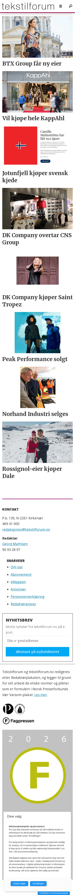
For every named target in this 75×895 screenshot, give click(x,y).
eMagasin (18, 582)
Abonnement (21, 574)
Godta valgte (19, 883)
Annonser (18, 589)
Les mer (40, 695)
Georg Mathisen (15, 544)
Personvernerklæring (27, 596)
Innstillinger (38, 883)
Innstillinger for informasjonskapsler (54, 893)
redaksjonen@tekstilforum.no (26, 529)
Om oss (16, 567)
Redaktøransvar (23, 604)
